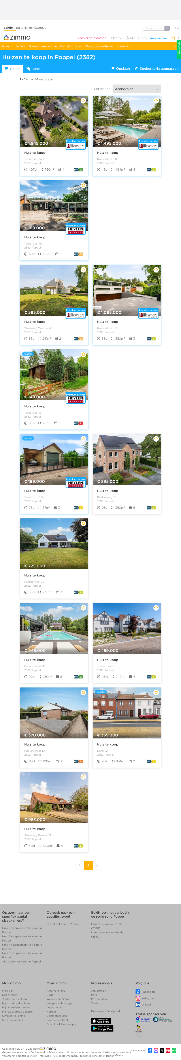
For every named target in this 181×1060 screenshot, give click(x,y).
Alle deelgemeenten (65, 1055)
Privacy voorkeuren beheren (84, 1052)
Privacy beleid (57, 1052)
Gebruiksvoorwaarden (15, 1052)
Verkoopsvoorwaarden (116, 1052)
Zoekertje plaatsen (92, 38)
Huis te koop (34, 153)
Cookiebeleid (38, 1052)
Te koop (7, 46)
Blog (176, 46)
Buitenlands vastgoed (31, 27)
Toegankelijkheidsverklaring (96, 1055)
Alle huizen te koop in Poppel (21, 961)
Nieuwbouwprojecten (43, 46)
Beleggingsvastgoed (99, 46)
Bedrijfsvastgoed (71, 46)
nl (175, 28)
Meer (115, 38)
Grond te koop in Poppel (63, 924)
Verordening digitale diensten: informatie (27, 1055)
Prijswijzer (123, 46)
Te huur (20, 46)
